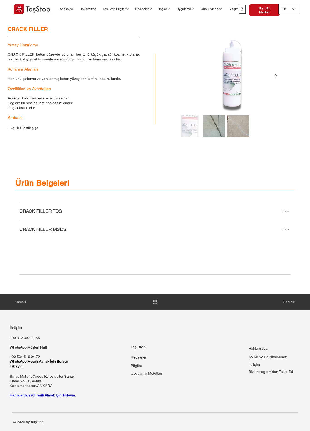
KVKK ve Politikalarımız (267, 357)
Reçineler (138, 357)
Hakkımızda (258, 348)
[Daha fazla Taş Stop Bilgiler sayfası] (127, 9)
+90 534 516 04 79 (25, 356)
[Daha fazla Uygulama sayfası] (193, 9)
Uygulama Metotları (146, 373)
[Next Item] (276, 76)
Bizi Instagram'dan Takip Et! (270, 371)
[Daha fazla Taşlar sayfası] (169, 9)
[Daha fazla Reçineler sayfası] (151, 9)
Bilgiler (136, 366)
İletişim (254, 364)
